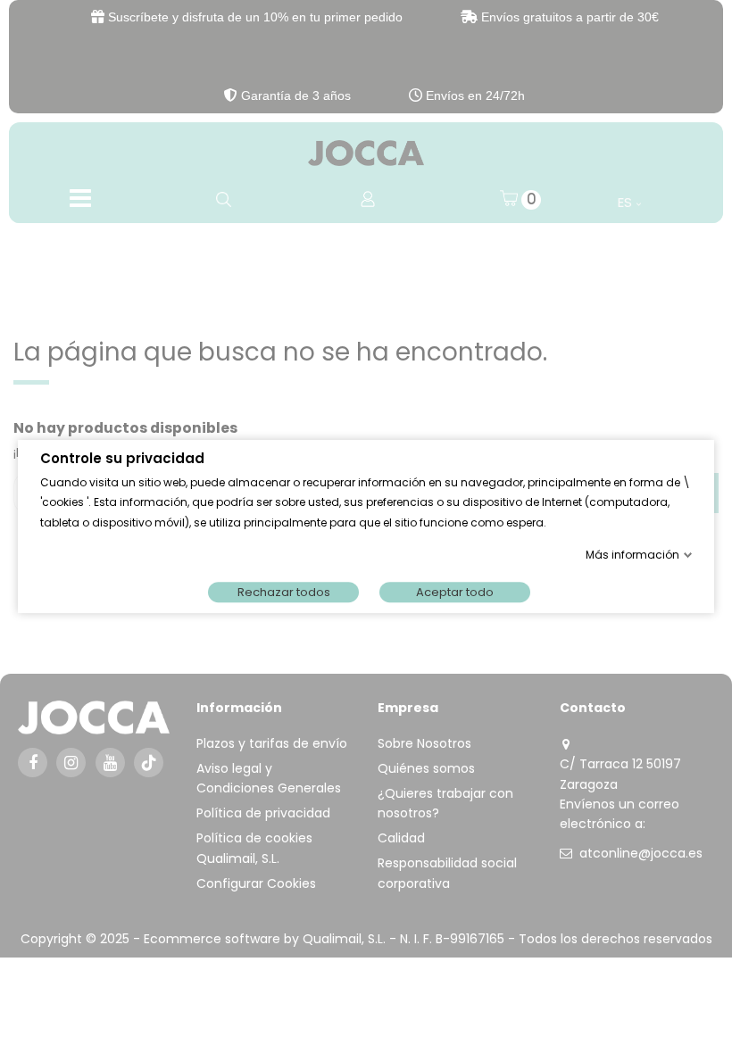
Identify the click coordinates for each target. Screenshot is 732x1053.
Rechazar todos (283, 592)
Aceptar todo (455, 592)
